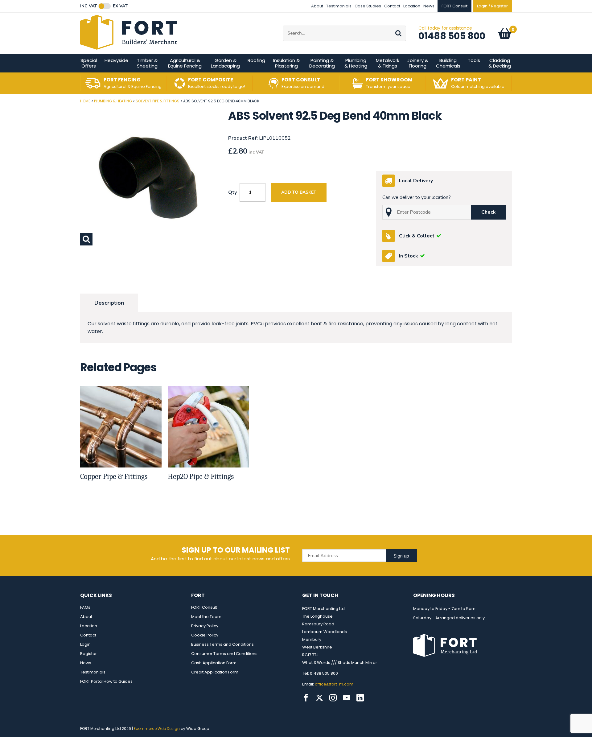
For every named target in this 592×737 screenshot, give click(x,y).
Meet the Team (206, 617)
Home (85, 101)
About (317, 6)
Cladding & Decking (499, 63)
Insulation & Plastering (286, 63)
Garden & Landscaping (225, 63)
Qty (232, 192)
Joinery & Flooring (417, 63)
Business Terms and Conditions (222, 644)
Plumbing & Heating (355, 63)
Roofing (256, 60)
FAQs (85, 607)
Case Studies (368, 6)
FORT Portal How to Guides (106, 681)
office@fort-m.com (334, 684)
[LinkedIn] (360, 698)
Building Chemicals (448, 63)
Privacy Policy (204, 626)
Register (88, 654)
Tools (474, 60)
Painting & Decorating (322, 63)
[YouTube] (346, 698)
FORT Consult (204, 607)
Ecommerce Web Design (157, 728)
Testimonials (339, 6)
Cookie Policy (204, 635)
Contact (392, 6)
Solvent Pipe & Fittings (157, 101)
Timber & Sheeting (147, 63)
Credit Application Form (214, 672)
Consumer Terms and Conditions (224, 654)
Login (85, 644)
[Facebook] (306, 698)
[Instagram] (333, 698)
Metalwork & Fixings (387, 63)
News (428, 6)
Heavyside (116, 60)
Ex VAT (120, 6)
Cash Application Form (213, 663)
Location (411, 6)
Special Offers (88, 63)
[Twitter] (319, 698)
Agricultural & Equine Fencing (185, 63)
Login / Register (492, 6)
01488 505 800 (451, 36)
